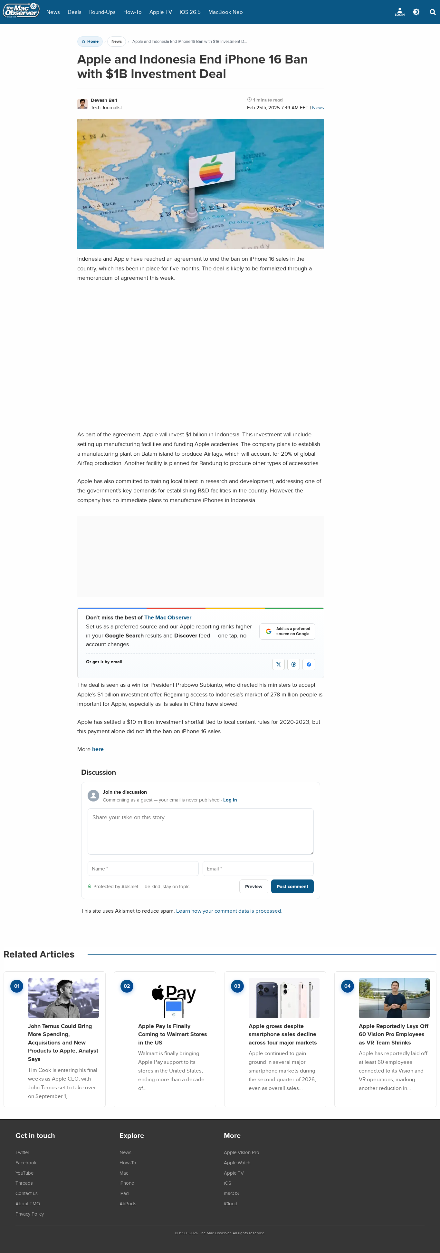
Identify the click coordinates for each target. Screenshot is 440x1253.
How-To (132, 12)
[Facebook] (308, 664)
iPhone (127, 1182)
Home (93, 41)
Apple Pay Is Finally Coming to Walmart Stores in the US (172, 1034)
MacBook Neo (225, 12)
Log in (230, 799)
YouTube (24, 1172)
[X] (278, 664)
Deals (74, 12)
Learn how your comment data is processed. (229, 911)
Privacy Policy (29, 1213)
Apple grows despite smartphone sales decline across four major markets (283, 1034)
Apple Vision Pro (241, 1152)
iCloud (230, 1203)
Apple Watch (237, 1162)
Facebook (26, 1162)
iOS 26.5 (190, 12)
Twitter (22, 1152)
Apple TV (160, 12)
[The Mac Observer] (21, 12)
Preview (254, 886)
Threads (24, 1182)
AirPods (128, 1203)
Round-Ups (102, 12)
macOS (231, 1193)
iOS (227, 1182)
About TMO (27, 1203)
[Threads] (293, 664)
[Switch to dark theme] (416, 12)
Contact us (26, 1193)
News (53, 12)
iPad (124, 1193)
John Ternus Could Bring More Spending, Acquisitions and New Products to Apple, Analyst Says (63, 1043)
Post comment (292, 886)
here (98, 749)
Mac (124, 1172)
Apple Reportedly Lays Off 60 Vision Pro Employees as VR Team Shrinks (393, 1034)
